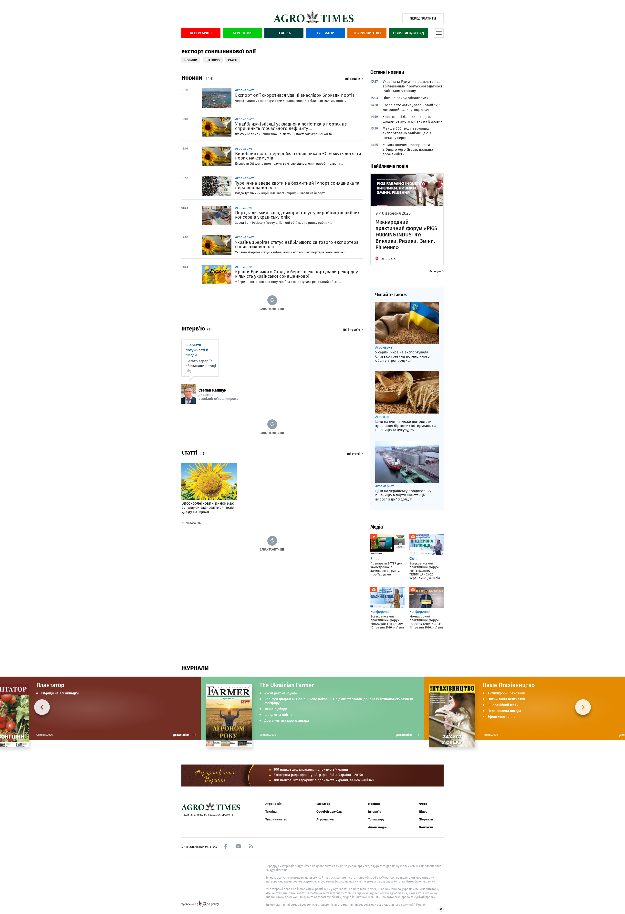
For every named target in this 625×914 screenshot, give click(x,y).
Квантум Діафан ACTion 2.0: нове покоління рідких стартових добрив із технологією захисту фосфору (338, 701)
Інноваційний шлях (503, 705)
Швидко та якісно (278, 715)
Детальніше (404, 735)
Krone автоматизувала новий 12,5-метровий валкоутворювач (412, 107)
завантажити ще (272, 308)
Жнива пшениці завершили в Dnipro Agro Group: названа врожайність (408, 149)
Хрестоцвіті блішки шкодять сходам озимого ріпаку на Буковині (413, 119)
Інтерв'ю (374, 811)
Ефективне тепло (501, 717)
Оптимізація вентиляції (506, 699)
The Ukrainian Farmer (287, 685)
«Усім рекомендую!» (280, 693)
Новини (374, 804)
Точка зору (376, 819)
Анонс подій (377, 827)
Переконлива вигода (504, 711)
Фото (423, 804)
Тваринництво (367, 33)
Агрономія (242, 33)
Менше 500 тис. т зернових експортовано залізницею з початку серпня (407, 133)
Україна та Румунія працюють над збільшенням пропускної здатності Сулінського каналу (413, 86)
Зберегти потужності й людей (197, 350)
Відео (423, 811)
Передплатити (423, 18)
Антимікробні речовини (506, 693)
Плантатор (50, 685)
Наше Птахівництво (509, 685)
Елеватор (325, 33)
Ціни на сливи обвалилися (405, 98)
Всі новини (352, 78)
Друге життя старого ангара (286, 721)
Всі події (435, 271)
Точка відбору (275, 709)
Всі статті (353, 453)
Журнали (426, 819)
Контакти (426, 827)
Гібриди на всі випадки (60, 693)
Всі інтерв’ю (351, 329)
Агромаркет (201, 33)
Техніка (284, 33)
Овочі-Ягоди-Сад (408, 33)
